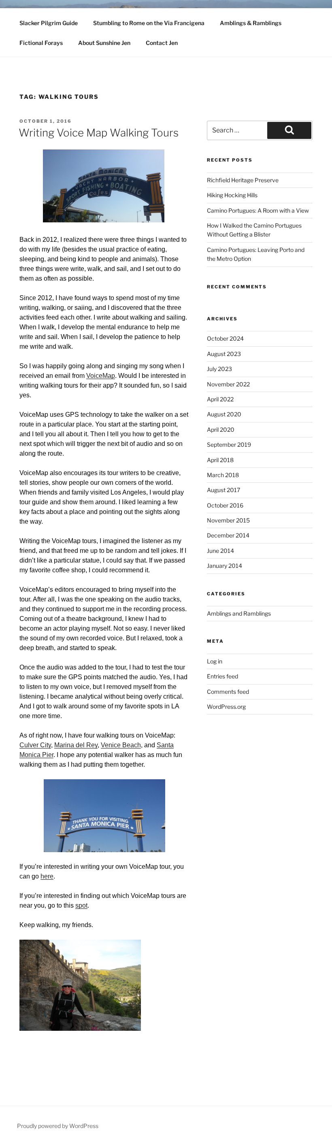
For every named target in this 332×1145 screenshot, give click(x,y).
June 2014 (220, 550)
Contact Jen (162, 42)
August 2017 (223, 489)
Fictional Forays (41, 42)
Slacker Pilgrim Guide (48, 22)
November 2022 (228, 384)
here (46, 876)
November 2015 (228, 520)
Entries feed (222, 676)
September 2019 (229, 444)
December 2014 (228, 535)
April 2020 (220, 429)
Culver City (35, 745)
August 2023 (224, 353)
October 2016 (225, 505)
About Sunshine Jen (104, 42)
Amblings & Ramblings (250, 22)
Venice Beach (121, 745)
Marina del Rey (76, 745)
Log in (214, 661)
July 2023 (219, 368)
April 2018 (220, 459)
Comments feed (228, 691)
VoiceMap (100, 375)
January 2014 (224, 565)
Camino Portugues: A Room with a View (258, 210)
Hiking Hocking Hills (232, 195)
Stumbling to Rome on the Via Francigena (148, 22)
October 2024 (225, 338)
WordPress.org (226, 706)
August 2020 (224, 414)
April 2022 (220, 399)
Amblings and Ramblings (239, 613)
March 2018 (223, 474)
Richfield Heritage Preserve (243, 180)
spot (81, 905)
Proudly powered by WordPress (57, 1125)
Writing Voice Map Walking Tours (99, 132)
